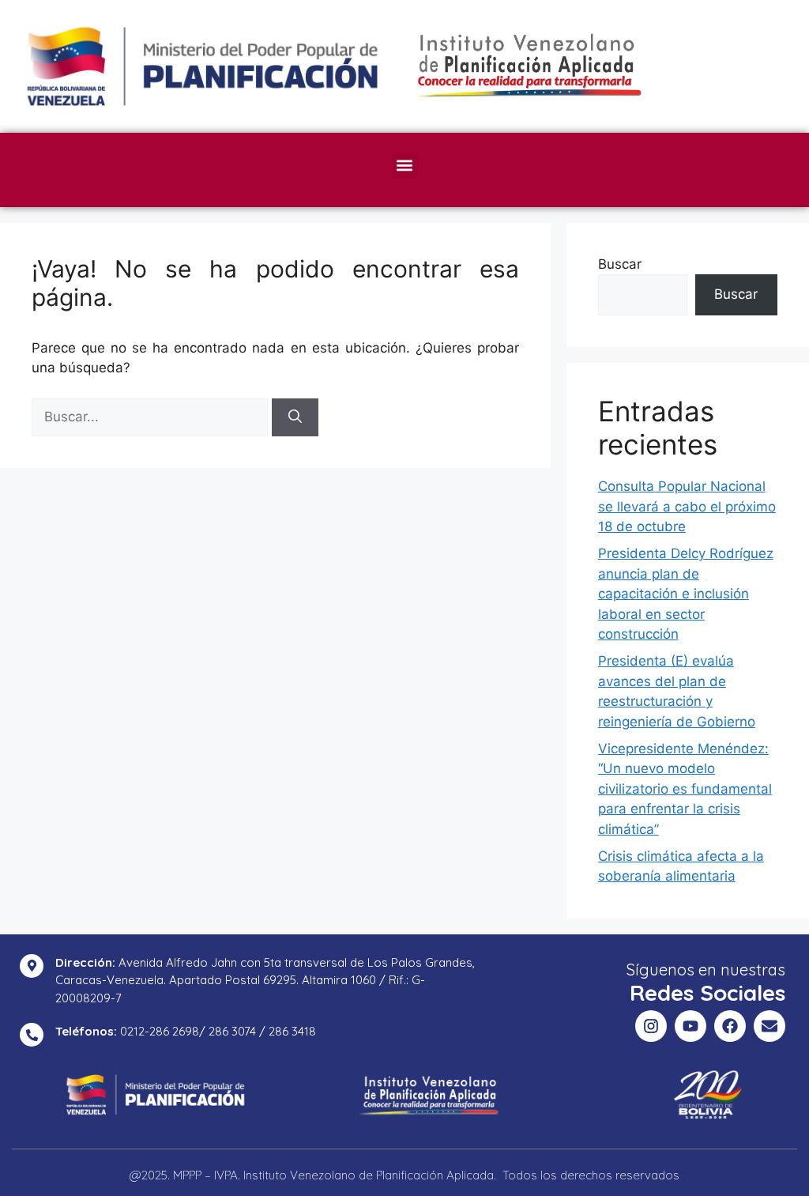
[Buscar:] (152, 416)
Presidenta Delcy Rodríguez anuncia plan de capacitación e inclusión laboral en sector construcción (685, 593)
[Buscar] (295, 417)
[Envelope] (769, 1026)
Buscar (620, 264)
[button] (405, 166)
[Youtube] (690, 1026)
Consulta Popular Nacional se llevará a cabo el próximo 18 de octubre (687, 506)
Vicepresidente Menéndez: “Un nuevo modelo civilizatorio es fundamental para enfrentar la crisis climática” (685, 789)
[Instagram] (651, 1026)
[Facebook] (730, 1026)
